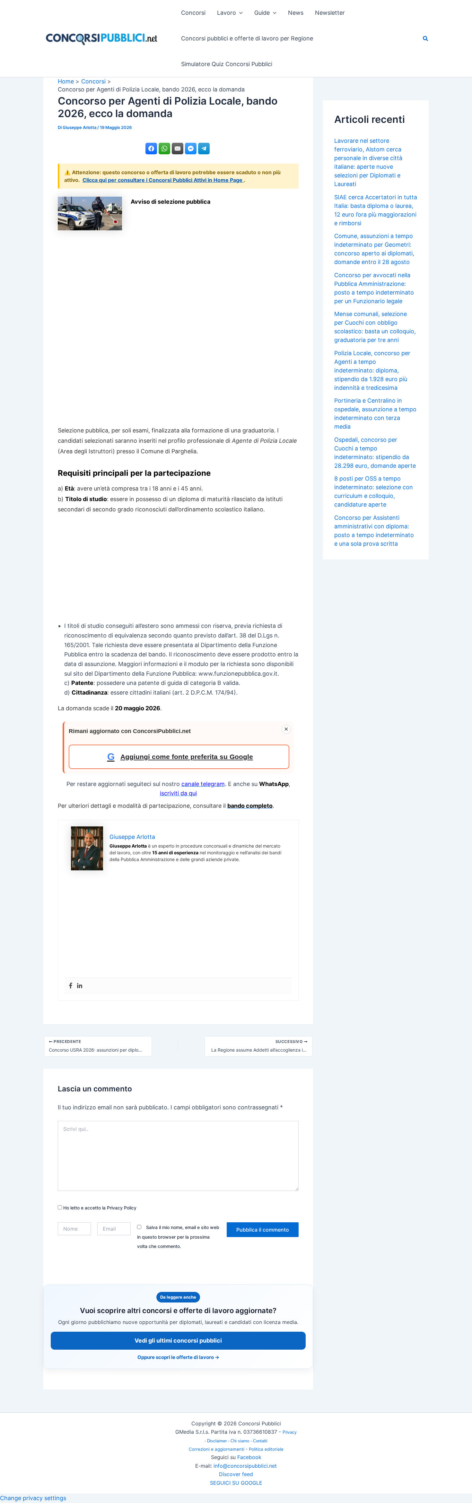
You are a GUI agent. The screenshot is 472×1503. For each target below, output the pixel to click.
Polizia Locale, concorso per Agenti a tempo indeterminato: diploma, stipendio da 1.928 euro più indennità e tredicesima (372, 370)
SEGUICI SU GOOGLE (236, 1483)
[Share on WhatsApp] (164, 148)
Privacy (290, 1432)
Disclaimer (217, 1441)
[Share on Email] (177, 148)
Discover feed (236, 1474)
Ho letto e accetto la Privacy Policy (99, 1207)
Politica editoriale (266, 1449)
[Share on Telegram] (204, 148)
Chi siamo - (242, 1441)
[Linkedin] (80, 986)
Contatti (260, 1441)
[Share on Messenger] (191, 148)
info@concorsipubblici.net (245, 1466)
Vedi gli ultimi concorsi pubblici (178, 1340)
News (295, 12)
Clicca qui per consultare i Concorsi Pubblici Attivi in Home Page (163, 180)
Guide (262, 12)
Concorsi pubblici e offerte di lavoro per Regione (247, 38)
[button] (239, 13)
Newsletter (330, 12)
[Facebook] (71, 986)
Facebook (249, 1457)
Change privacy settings (33, 1498)
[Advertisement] (178, 326)
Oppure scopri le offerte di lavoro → (178, 1357)
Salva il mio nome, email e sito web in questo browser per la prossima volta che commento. (178, 1237)
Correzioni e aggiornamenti (216, 1449)
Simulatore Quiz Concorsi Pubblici (226, 64)
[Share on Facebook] (151, 148)
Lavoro (226, 12)
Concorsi (193, 12)
